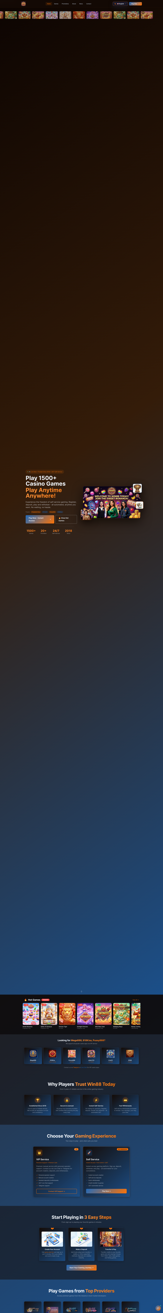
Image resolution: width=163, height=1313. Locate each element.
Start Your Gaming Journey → (82, 1268)
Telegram (76, 1067)
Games (56, 4)
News (81, 4)
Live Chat (84, 1067)
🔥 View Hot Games (63, 519)
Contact (88, 4)
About (74, 4)
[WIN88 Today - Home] (23, 4)
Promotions (65, 4)
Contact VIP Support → (56, 1191)
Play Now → (106, 1191)
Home (49, 4)
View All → (136, 1000)
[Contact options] (158, 1308)
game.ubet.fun (49, 1252)
